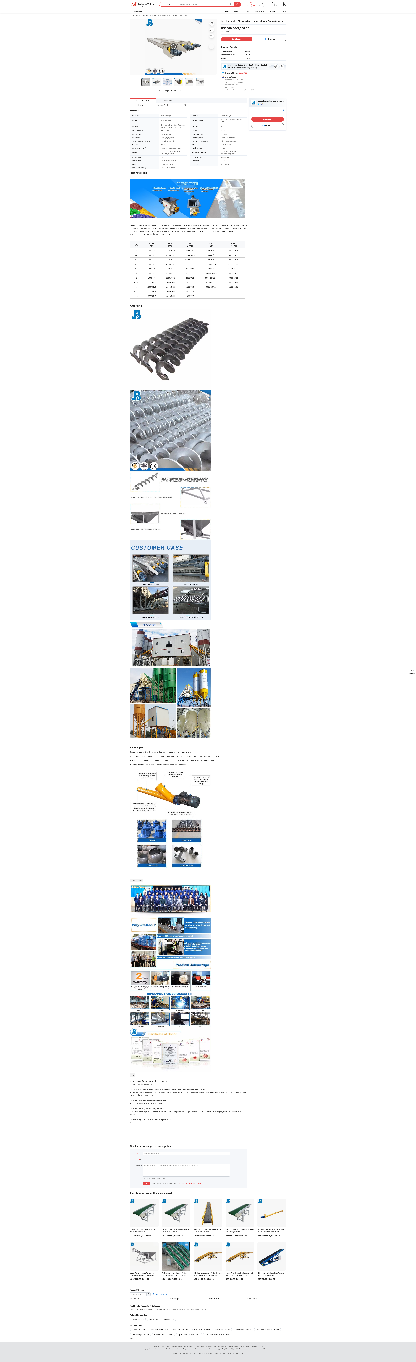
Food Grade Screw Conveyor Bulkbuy (217, 1335)
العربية (219, 1349)
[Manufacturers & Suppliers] (142, 4)
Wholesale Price (211, 1346)
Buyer (236, 11)
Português (172, 1349)
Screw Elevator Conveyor (243, 1329)
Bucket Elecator (252, 1299)
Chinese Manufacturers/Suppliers (182, 1346)
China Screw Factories (139, 1329)
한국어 (226, 1349)
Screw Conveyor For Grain (140, 1335)
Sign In (224, 90)
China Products (165, 1346)
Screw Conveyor (184, 15)
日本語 (232, 1349)
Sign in (284, 6)
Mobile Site (255, 1346)
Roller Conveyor (174, 1299)
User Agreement (220, 1353)
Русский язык (189, 1349)
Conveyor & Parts (165, 15)
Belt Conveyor (134, 1299)
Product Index (245, 1346)
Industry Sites (222, 1346)
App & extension (259, 11)
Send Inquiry (237, 39)
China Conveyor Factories (159, 1329)
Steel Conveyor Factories (181, 1329)
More (132, 1339)
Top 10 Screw (182, 1335)
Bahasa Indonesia (268, 1349)
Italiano (197, 1349)
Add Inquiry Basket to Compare (173, 90)
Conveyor (175, 15)
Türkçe (250, 1349)
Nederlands (212, 1349)
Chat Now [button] (271, 39)
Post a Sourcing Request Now (190, 1184)
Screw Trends (195, 1335)
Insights (262, 1346)
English (157, 1349)
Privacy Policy (240, 1353)
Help (247, 11)
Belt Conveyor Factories (202, 1329)
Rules (284, 11)
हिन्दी (237, 1349)
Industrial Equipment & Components (146, 15)
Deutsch (204, 1349)
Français (179, 1349)
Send (146, 1183)
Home (132, 15)
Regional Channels (233, 1346)
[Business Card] (283, 110)
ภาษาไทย (243, 1349)
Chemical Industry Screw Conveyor (267, 1329)
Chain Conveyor (154, 1319)
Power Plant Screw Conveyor (163, 1335)
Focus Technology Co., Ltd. (194, 1353)
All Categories (137, 11)
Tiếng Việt (257, 1349)
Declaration (230, 1353)
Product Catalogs (160, 1294)
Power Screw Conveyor (222, 1329)
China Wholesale (199, 1346)
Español (164, 1349)
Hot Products (155, 1346)
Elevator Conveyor (138, 1319)
